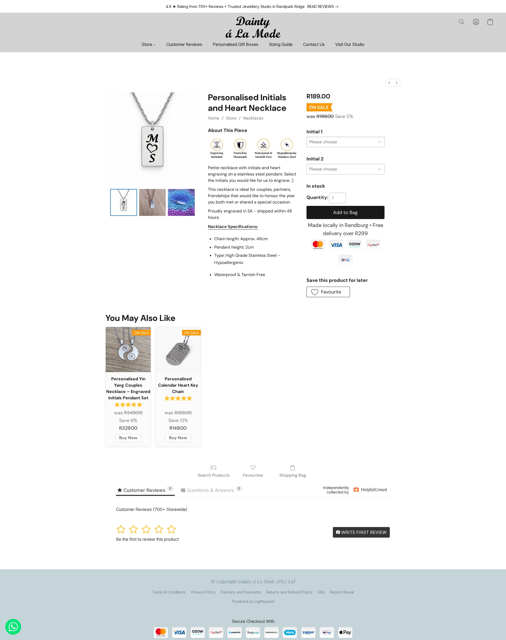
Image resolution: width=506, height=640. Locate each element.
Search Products (214, 475)
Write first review (363, 532)
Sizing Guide (281, 44)
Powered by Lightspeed (253, 601)
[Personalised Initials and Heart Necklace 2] (181, 202)
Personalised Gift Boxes (235, 44)
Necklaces (253, 118)
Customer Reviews (184, 44)
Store (147, 44)
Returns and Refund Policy (289, 592)
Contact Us (314, 44)
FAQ (321, 592)
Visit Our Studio (349, 44)
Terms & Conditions (169, 592)
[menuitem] (389, 83)
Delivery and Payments (241, 592)
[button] (253, 27)
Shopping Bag (292, 475)
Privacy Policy (203, 592)
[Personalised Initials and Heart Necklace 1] (152, 202)
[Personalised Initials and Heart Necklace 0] (123, 202)
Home (213, 118)
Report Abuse (342, 592)
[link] (323, 6)
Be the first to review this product (147, 539)
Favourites (253, 475)
